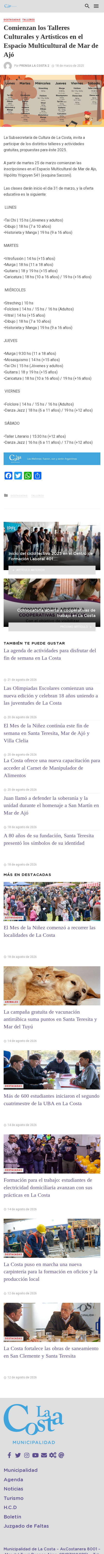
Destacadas (12, 20)
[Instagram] (26, 1455)
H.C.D (10, 1507)
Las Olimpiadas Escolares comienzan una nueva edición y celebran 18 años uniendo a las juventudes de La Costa (51, 695)
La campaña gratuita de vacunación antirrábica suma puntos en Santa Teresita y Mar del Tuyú (50, 1019)
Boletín (12, 1517)
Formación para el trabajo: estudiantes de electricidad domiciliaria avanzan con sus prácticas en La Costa (48, 1187)
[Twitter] (18, 1455)
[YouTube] (35, 1455)
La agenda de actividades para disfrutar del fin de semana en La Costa (50, 654)
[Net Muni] (52, 1455)
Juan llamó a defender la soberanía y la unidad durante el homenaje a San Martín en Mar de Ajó (51, 805)
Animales (11, 1002)
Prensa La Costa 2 (34, 65)
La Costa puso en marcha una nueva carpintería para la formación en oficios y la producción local (50, 1271)
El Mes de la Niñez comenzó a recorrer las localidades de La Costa (50, 931)
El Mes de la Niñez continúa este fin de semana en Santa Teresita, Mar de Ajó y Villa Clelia (46, 733)
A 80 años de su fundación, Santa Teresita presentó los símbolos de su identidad (49, 839)
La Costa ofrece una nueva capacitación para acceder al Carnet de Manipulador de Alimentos (52, 767)
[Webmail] (61, 1455)
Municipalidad (21, 1470)
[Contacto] (44, 1455)
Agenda (13, 1479)
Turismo (13, 1498)
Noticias (13, 1489)
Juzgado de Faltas (26, 1526)
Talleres (28, 20)
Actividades (13, 918)
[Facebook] (9, 1455)
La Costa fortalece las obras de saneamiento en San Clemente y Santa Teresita (51, 1352)
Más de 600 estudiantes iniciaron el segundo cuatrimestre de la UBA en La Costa (51, 1099)
